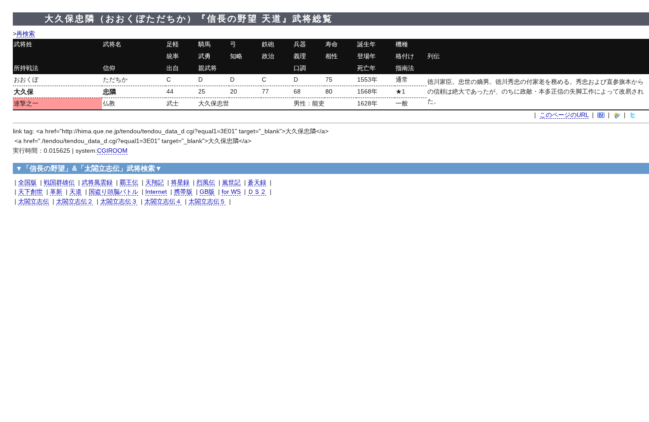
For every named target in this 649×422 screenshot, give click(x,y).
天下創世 (30, 191)
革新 (56, 191)
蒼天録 (257, 182)
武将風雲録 (97, 182)
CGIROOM (112, 150)
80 (328, 91)
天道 (75, 191)
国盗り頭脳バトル (113, 191)
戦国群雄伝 (59, 182)
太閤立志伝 (33, 201)
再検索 (25, 33)
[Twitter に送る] (632, 115)
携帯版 (183, 191)
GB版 (207, 191)
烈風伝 (205, 182)
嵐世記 (231, 182)
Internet (156, 191)
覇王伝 (129, 182)
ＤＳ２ (257, 191)
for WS (231, 191)
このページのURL (564, 115)
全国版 (27, 182)
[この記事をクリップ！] (616, 115)
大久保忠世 (213, 103)
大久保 (24, 91)
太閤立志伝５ (207, 201)
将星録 (180, 182)
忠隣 (109, 91)
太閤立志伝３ (118, 201)
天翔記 (154, 182)
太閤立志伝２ (74, 201)
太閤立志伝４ (162, 201)
